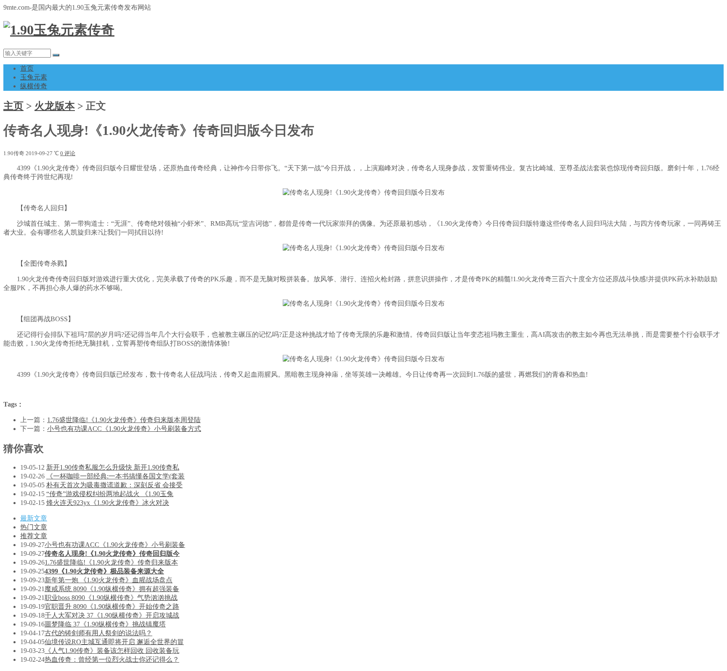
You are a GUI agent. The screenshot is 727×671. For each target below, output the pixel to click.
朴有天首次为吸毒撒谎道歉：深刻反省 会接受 (114, 485)
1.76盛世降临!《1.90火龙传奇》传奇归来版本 (111, 562)
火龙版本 (54, 105)
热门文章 (33, 527)
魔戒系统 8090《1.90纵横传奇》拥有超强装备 (112, 588)
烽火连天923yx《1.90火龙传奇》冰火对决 (107, 502)
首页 (27, 68)
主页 (13, 105)
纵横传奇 (33, 86)
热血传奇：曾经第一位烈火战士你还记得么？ (112, 659)
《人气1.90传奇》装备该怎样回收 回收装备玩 (112, 650)
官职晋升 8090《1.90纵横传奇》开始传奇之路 (112, 606)
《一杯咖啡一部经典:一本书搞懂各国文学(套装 (115, 476)
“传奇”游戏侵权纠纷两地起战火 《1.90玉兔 (109, 493)
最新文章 (33, 518)
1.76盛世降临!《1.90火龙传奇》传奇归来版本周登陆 (124, 419)
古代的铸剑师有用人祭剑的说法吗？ (98, 633)
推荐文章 (33, 535)
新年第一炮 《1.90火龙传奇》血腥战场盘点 (108, 580)
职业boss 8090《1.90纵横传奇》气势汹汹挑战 (111, 597)
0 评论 (67, 153)
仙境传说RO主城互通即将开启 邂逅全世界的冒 (114, 641)
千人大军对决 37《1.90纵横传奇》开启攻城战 (112, 615)
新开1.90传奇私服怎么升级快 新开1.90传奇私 (112, 467)
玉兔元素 (33, 77)
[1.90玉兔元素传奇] (58, 29)
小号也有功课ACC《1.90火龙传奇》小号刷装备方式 (124, 428)
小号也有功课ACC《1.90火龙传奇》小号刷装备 (115, 544)
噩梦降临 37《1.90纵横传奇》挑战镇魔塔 (105, 624)
